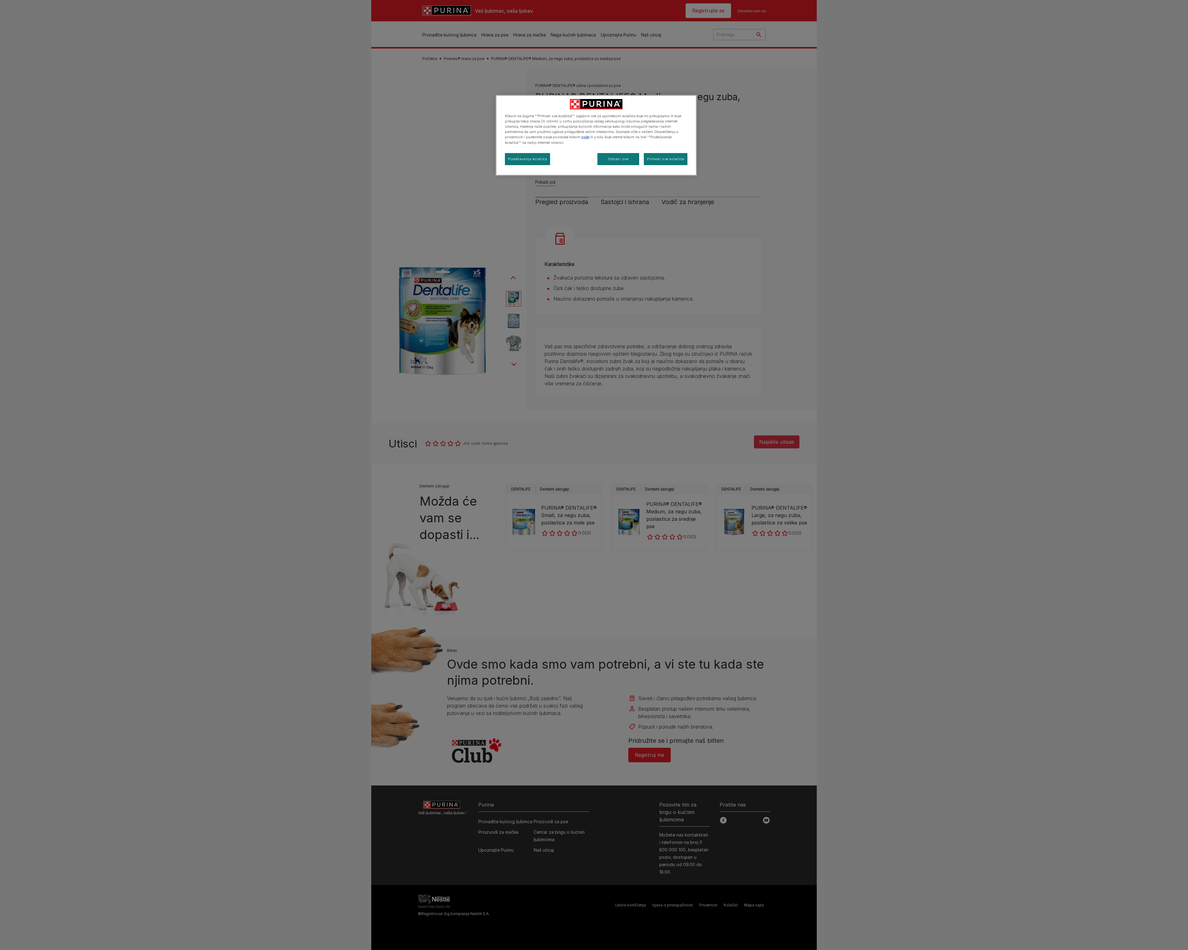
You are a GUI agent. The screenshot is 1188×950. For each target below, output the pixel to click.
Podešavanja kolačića (527, 159)
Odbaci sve (618, 159)
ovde (585, 137)
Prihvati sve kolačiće (665, 159)
